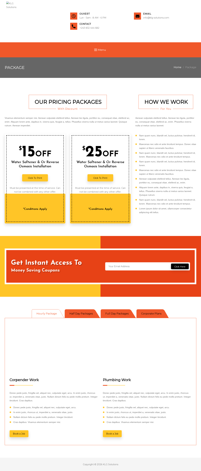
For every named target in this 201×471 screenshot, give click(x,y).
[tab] (48, 313)
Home (177, 67)
